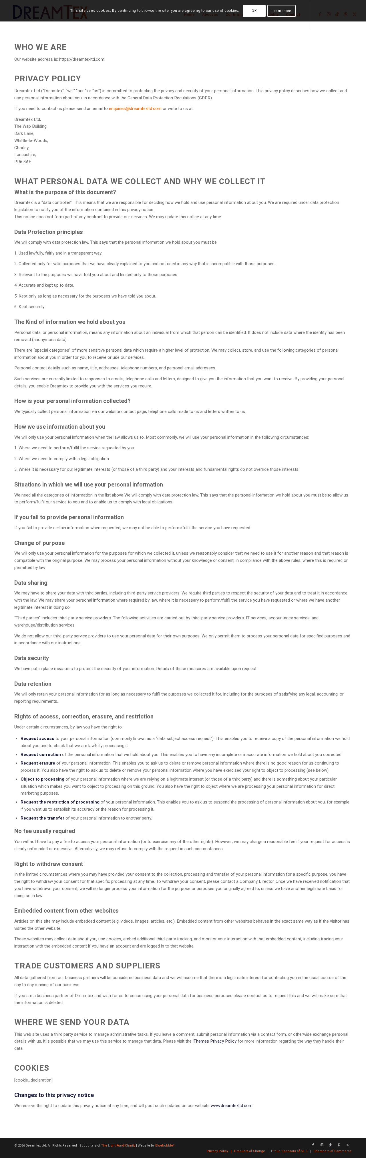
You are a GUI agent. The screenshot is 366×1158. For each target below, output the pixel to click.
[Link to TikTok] (330, 1145)
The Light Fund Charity (118, 1145)
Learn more (281, 10)
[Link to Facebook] (313, 1145)
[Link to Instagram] (321, 1145)
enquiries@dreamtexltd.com (135, 108)
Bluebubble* (164, 1145)
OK (254, 10)
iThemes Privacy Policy (214, 1041)
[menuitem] (217, 1151)
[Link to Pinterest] (339, 1145)
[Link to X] (347, 1145)
